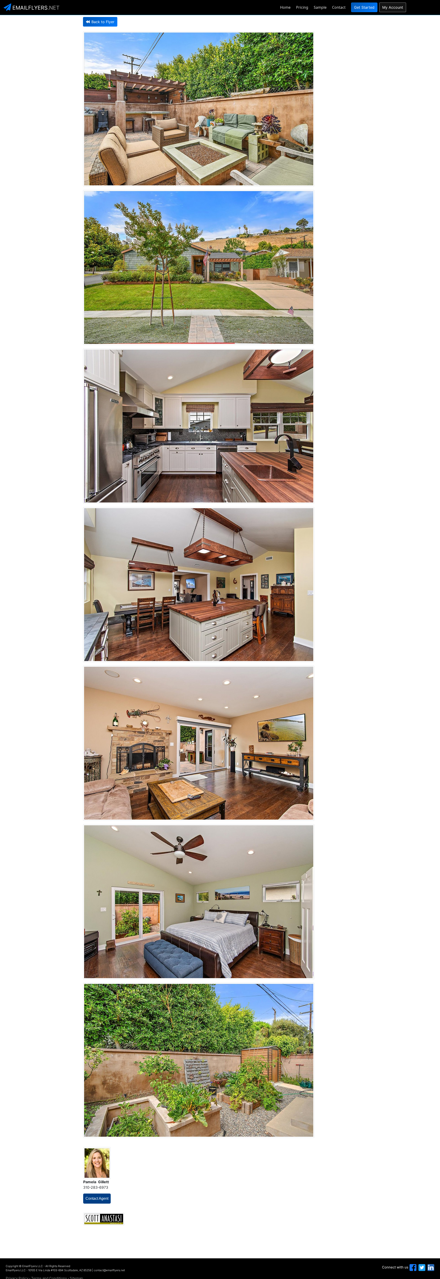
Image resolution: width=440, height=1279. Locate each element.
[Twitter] (421, 1267)
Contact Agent (96, 1198)
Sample (320, 7)
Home (285, 7)
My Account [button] (392, 7)
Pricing (302, 7)
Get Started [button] (364, 7)
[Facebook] (412, 1267)
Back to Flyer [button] (102, 21)
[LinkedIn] (430, 1267)
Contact (339, 7)
